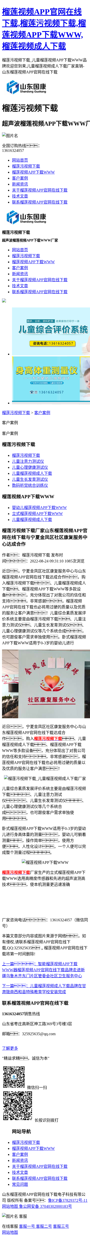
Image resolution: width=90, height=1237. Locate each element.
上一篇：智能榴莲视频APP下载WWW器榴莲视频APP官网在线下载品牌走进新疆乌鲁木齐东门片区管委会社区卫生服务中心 (43, 970)
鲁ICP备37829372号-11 (68, 1200)
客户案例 (20, 178)
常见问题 (20, 1184)
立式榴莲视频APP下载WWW (37, 513)
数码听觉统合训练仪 (30, 485)
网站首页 (20, 160)
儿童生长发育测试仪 (30, 479)
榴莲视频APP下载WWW (33, 172)
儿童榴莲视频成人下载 (32, 473)
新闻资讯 (20, 184)
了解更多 (10, 1048)
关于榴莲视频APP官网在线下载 (40, 190)
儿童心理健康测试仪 (30, 467)
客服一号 (27, 1226)
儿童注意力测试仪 (28, 461)
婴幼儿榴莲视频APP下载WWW (39, 507)
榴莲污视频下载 (26, 166)
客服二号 (43, 1226)
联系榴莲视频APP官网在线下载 (40, 202)
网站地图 (10, 1206)
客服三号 (61, 1226)
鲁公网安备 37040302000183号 (45, 1206)
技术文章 (20, 196)
